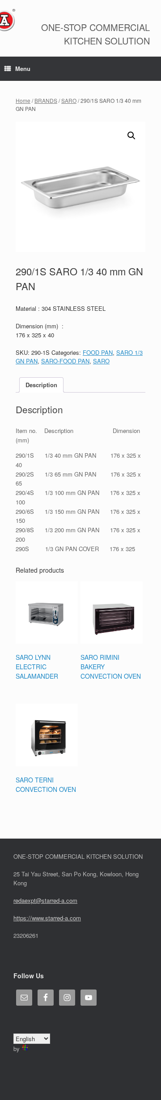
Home (23, 100)
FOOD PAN (98, 352)
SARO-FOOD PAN (65, 361)
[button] (131, 136)
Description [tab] (41, 384)
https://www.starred (38, 918)
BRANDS (45, 100)
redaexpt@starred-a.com (45, 900)
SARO (68, 100)
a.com (73, 918)
